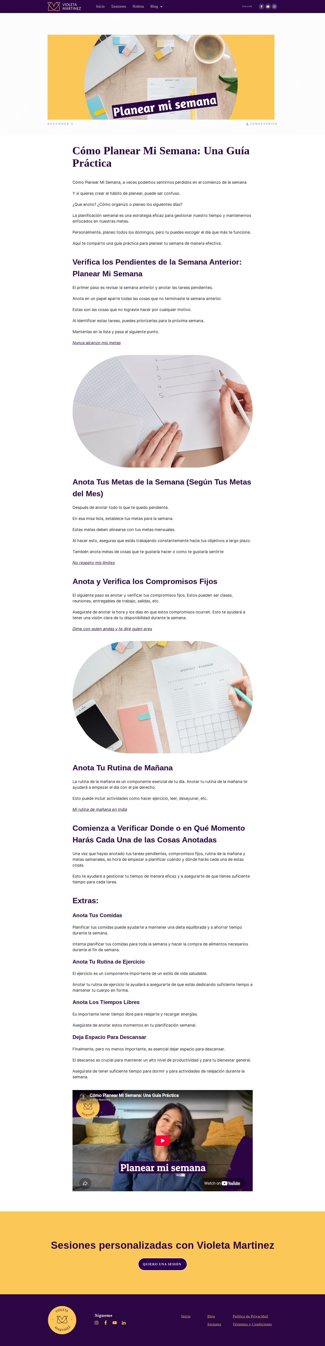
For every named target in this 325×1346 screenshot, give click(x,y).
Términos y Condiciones (252, 1324)
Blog (211, 1316)
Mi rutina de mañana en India (100, 809)
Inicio (186, 1316)
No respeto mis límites (94, 562)
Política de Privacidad (250, 1316)
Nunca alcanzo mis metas (97, 342)
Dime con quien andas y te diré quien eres (112, 628)
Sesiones (214, 1324)
